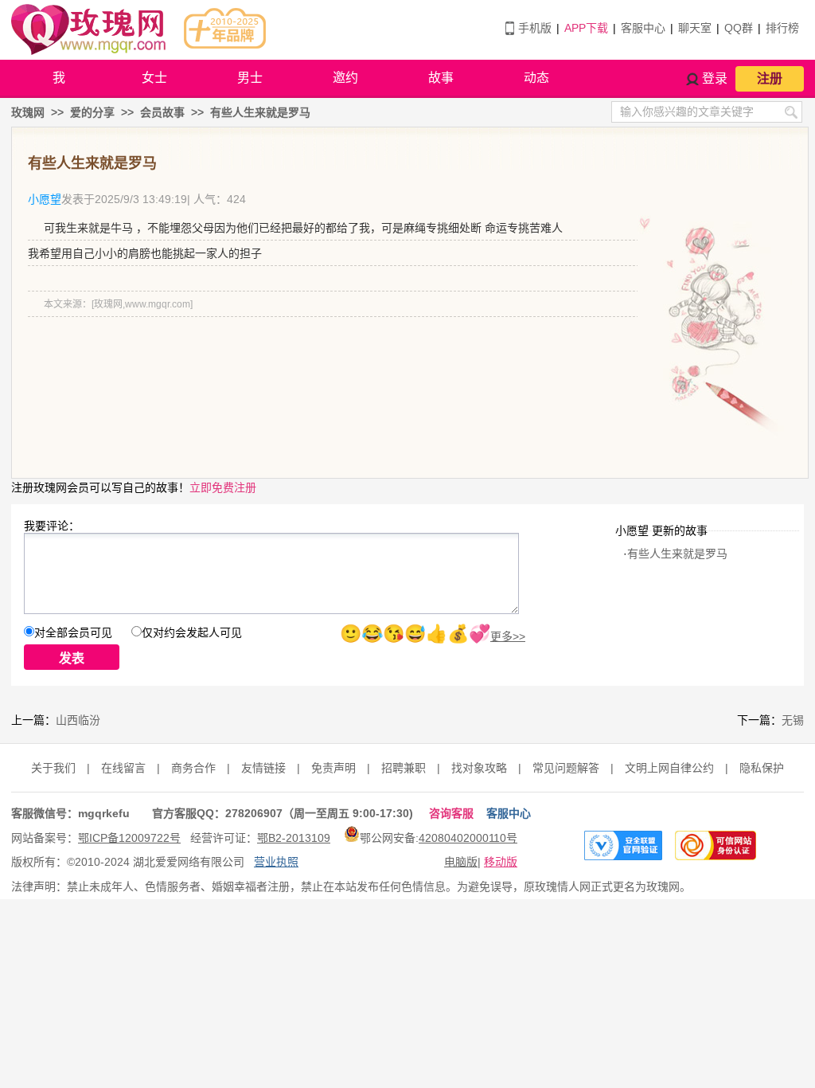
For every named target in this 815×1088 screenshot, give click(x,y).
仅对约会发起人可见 (192, 632)
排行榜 (782, 28)
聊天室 (695, 28)
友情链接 (263, 767)
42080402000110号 (468, 838)
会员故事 (162, 112)
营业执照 (276, 861)
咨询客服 (451, 813)
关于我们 (53, 767)
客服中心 (643, 28)
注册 (769, 78)
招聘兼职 (403, 767)
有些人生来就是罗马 (260, 112)
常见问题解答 (565, 767)
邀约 (345, 77)
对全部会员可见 (73, 632)
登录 (714, 78)
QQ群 (738, 28)
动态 (536, 77)
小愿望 (44, 199)
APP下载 (586, 28)
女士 (154, 77)
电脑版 (461, 861)
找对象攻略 (479, 767)
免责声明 (333, 767)
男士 (250, 77)
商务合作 (193, 767)
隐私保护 (761, 767)
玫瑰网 (28, 112)
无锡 (793, 720)
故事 (441, 77)
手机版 (535, 28)
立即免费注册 (222, 487)
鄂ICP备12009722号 (129, 838)
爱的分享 (92, 112)
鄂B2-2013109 (293, 838)
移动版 (500, 861)
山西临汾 (78, 720)
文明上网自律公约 (669, 767)
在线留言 (123, 767)
